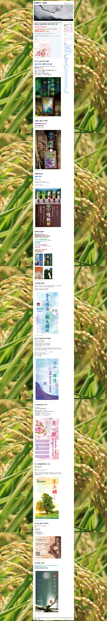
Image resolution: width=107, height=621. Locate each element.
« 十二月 (65, 42)
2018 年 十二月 (66, 76)
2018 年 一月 (66, 77)
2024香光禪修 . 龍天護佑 (39, 283)
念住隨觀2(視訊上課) (39, 173)
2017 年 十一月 (66, 79)
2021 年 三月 (66, 71)
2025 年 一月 (66, 68)
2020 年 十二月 (66, 72)
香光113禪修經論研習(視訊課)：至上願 (42, 464)
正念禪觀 (66, 60)
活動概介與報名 (38, 64)
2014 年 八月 (66, 87)
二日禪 (66, 64)
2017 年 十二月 (66, 78)
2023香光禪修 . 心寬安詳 (39, 563)
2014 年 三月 (66, 88)
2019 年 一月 (66, 75)
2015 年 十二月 (66, 84)
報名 (35, 341)
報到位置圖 (49, 64)
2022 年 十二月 (66, 70)
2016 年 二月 (66, 83)
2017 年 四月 (66, 80)
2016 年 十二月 (66, 81)
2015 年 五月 (66, 85)
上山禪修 (66, 63)
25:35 (53, 33)
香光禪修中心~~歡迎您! (40, 3)
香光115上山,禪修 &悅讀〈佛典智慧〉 (42, 61)
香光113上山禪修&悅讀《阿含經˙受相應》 (43, 338)
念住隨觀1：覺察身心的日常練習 (41, 120)
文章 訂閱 (66, 91)
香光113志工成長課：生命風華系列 (41, 523)
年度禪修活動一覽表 (38, 57)
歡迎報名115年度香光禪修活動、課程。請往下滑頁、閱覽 (46, 24)
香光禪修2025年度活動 (39, 231)
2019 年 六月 (66, 74)
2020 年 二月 (66, 73)
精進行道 (37, 401)
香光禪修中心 (41, 62)
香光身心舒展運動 (67, 65)
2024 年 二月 (66, 69)
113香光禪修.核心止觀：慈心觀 (41, 404)
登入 (65, 90)
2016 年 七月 (66, 82)
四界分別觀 (66, 59)
